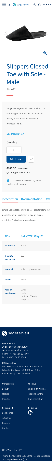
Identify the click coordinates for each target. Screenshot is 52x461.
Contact (6, 428)
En (44, 4)
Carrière (6, 422)
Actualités (6, 417)
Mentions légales (42, 455)
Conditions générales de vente (17, 455)
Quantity (11, 142)
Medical (6, 393)
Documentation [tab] (31, 199)
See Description (15, 133)
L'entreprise (7, 412)
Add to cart (16, 159)
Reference (10, 245)
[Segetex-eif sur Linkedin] (30, 412)
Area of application (10, 291)
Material (9, 269)
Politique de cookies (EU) (15, 459)
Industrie (6, 398)
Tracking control (35, 393)
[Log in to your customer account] (35, 4)
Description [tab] (10, 199)
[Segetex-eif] (15, 336)
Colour (8, 279)
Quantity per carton (10, 257)
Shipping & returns (36, 388)
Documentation (35, 398)
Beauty (5, 388)
